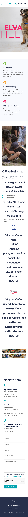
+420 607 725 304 (9, 394)
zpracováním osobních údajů (13, 476)
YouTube (17, 508)
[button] (10, 4)
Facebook (10, 508)
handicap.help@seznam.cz (11, 396)
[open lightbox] (5, 351)
